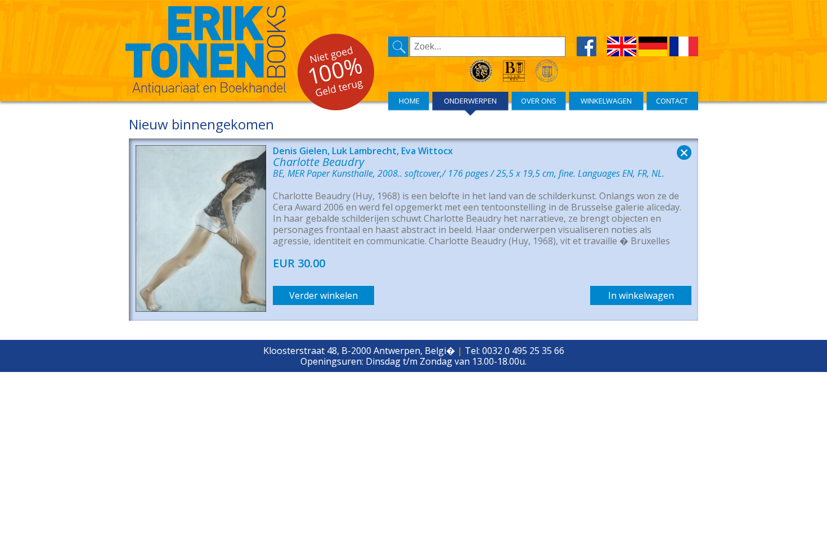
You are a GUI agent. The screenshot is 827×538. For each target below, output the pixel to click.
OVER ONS (538, 101)
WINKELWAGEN (606, 101)
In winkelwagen (641, 295)
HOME (409, 101)
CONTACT (672, 101)
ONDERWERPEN (470, 101)
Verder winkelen (323, 295)
